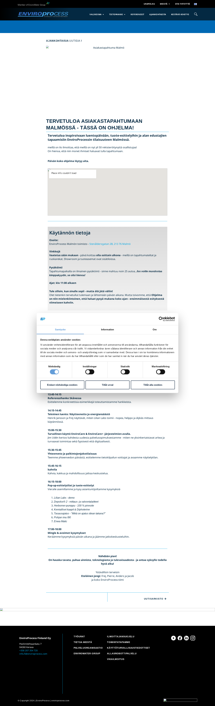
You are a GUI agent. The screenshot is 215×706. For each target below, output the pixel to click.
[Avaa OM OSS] (169, 4)
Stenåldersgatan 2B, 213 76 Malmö (110, 244)
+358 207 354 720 (28, 650)
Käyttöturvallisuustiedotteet (128, 648)
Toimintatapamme (118, 642)
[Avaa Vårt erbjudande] (103, 14)
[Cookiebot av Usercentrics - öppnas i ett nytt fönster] (161, 319)
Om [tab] (155, 329)
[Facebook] (180, 638)
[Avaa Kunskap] (125, 14)
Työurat (79, 636)
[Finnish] (196, 4)
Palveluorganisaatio (88, 648)
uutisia (64, 40)
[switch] (89, 371)
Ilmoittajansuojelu (120, 636)
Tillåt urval (107, 384)
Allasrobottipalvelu (121, 653)
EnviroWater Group (87, 653)
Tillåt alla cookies (152, 384)
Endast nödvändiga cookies (62, 384)
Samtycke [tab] (60, 329)
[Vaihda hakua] (196, 14)
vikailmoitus (115, 659)
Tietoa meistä (83, 642)
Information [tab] (107, 329)
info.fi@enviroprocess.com (33, 653)
